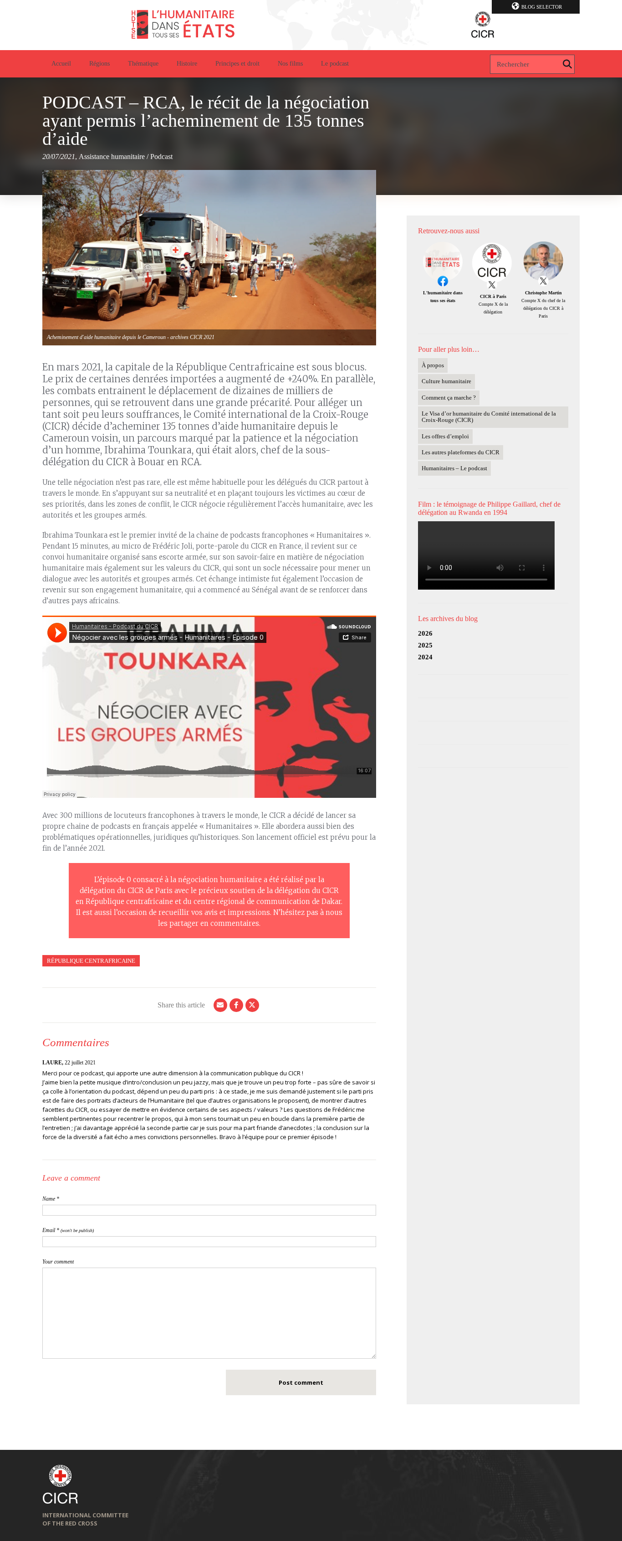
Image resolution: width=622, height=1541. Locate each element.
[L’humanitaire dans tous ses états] (311, 25)
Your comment (58, 1261)
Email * (68, 1230)
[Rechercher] (567, 64)
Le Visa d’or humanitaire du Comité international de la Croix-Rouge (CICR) (489, 416)
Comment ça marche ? (449, 397)
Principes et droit (237, 63)
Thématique (143, 63)
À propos (433, 365)
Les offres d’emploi (445, 436)
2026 (425, 633)
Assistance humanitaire (112, 156)
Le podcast (335, 63)
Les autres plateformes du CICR (461, 452)
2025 (425, 645)
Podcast (161, 156)
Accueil (61, 63)
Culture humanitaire (446, 381)
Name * (50, 1199)
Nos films (290, 63)
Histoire (187, 63)
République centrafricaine (91, 960)
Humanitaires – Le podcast (454, 468)
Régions (99, 63)
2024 (425, 657)
